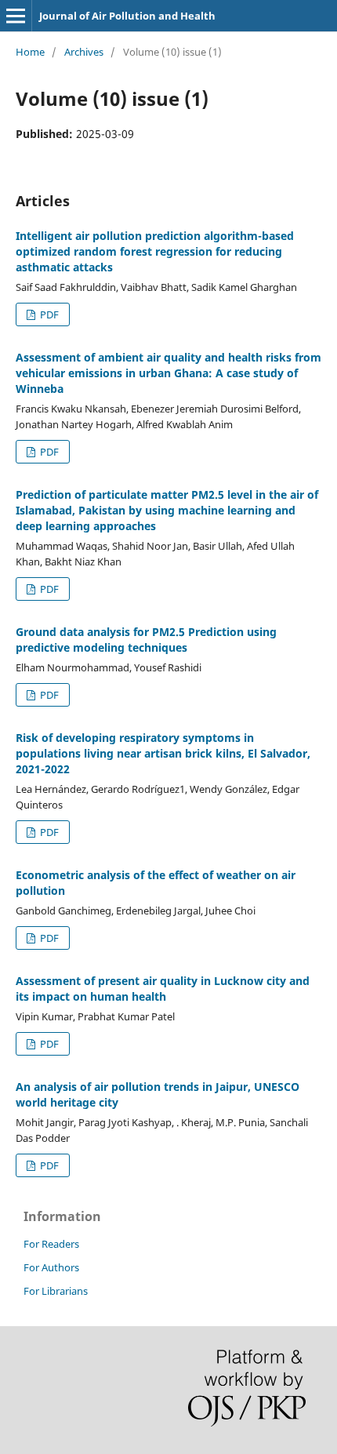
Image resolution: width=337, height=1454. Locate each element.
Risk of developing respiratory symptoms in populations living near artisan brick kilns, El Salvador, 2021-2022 (163, 753)
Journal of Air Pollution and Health (127, 16)
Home (30, 52)
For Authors (51, 1267)
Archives (83, 52)
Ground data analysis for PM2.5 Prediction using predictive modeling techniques (146, 639)
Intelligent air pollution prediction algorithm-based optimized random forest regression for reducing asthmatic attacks (155, 251)
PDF (48, 314)
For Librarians (56, 1291)
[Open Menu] (15, 15)
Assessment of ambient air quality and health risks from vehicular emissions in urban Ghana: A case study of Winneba (168, 373)
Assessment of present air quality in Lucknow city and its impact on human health (163, 988)
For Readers (51, 1244)
